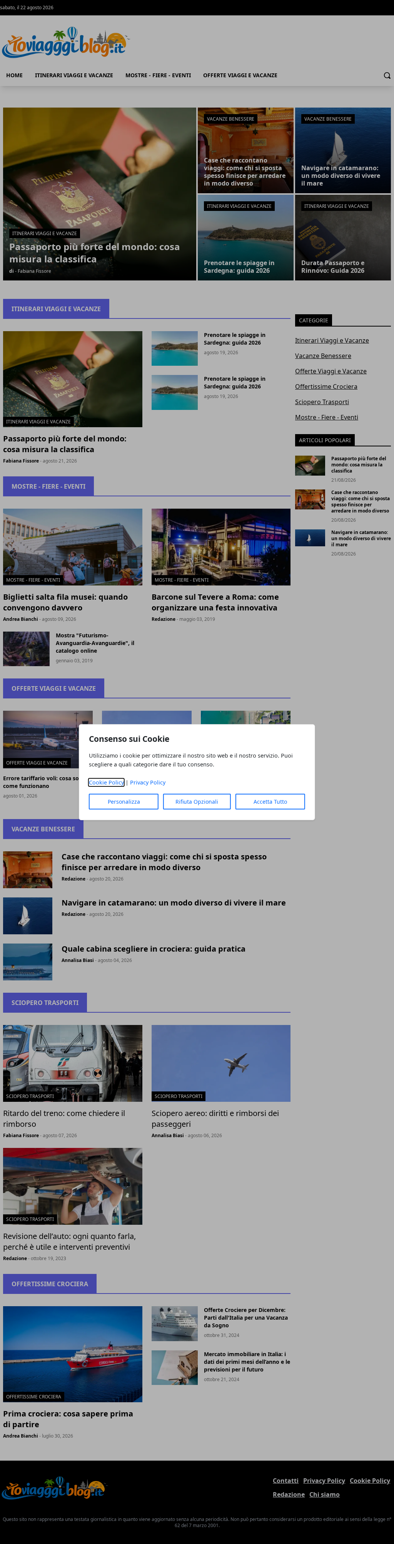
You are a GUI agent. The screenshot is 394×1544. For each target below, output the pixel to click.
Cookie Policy (106, 782)
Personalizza (124, 801)
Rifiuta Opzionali (196, 801)
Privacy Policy (147, 782)
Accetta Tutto (270, 801)
